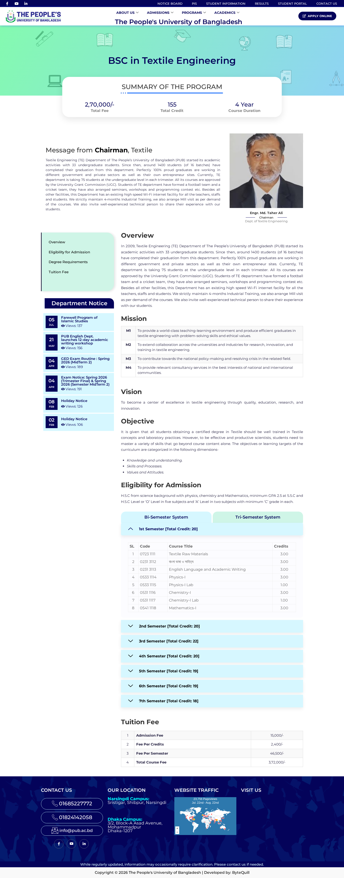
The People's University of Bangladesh (178, 22)
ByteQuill (240, 872)
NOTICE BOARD (170, 3)
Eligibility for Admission (69, 252)
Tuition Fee (59, 272)
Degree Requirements (68, 262)
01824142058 (75, 817)
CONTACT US (326, 3)
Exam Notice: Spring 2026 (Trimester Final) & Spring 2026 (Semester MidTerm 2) (85, 381)
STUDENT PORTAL (292, 3)
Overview (57, 242)
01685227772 (75, 803)
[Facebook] (7, 3)
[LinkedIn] (25, 3)
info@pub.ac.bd (76, 830)
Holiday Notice (74, 400)
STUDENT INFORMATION (225, 3)
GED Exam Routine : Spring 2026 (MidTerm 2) (85, 360)
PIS (194, 3)
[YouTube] (16, 3)
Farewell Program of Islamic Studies (79, 319)
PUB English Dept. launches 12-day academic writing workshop (84, 339)
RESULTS (262, 3)
